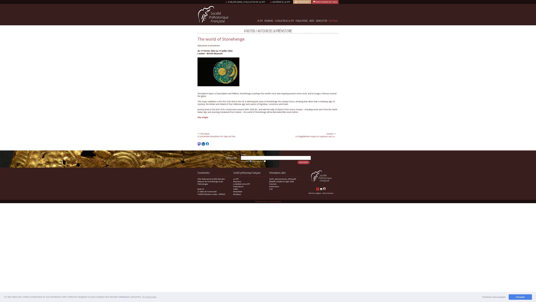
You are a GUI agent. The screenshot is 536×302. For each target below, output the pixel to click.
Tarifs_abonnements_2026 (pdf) (282, 179)
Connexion (303, 2)
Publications (302, 21)
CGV (271, 189)
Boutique (333, 21)
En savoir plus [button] (149, 297)
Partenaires (274, 186)
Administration (328, 193)
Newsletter (321, 21)
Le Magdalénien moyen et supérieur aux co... (315, 135)
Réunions (269, 21)
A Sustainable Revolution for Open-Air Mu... (217, 135)
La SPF (260, 21)
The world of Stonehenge (221, 39)
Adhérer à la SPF (280, 2)
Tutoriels (273, 184)
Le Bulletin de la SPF (284, 21)
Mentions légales (315, 193)
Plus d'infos (203, 117)
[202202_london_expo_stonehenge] (218, 85)
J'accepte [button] (520, 297)
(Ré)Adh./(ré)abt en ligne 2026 (281, 181)
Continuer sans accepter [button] (494, 297)
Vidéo (311, 21)
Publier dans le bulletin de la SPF (246, 2)
